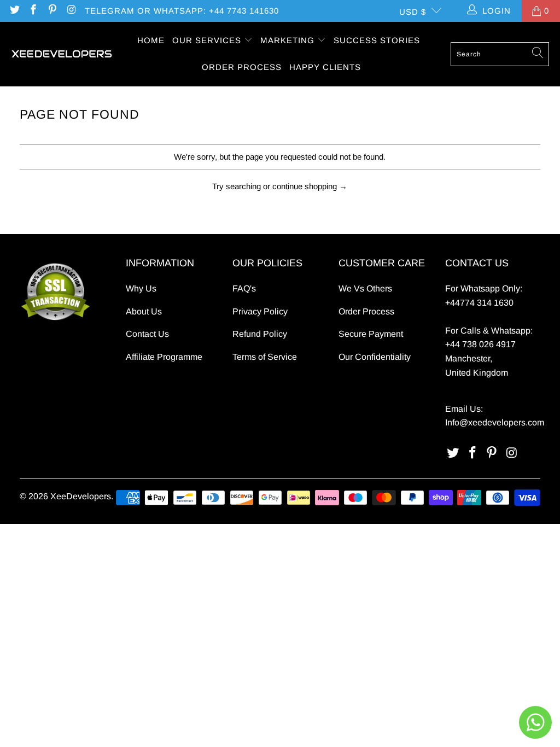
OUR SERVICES (208, 40)
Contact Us (147, 334)
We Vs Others (365, 288)
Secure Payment (371, 334)
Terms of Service (264, 356)
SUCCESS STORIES (377, 40)
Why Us (141, 288)
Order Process (366, 311)
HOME (151, 40)
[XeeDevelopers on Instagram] (71, 10)
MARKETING (288, 40)
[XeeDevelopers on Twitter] (14, 10)
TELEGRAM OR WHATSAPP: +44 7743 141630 (182, 10)
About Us (144, 311)
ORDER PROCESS (242, 67)
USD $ (412, 11)
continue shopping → (309, 186)
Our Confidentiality (375, 356)
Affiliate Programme (164, 356)
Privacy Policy (260, 311)
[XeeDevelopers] (61, 54)
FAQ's (244, 288)
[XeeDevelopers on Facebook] (33, 10)
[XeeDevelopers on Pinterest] (51, 10)
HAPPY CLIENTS (325, 67)
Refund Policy (259, 334)
